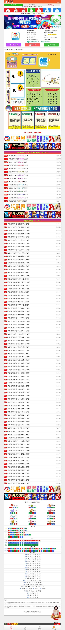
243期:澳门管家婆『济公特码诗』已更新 (16, 230)
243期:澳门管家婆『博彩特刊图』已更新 (16, 450)
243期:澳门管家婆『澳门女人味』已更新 (16, 311)
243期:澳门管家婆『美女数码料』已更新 (16, 460)
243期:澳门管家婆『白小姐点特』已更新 (16, 373)
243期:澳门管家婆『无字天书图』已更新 (16, 356)
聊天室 (39, 629)
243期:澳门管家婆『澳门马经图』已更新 (16, 350)
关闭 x (56, 622)
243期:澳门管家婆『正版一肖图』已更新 (16, 288)
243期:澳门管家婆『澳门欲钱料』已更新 (16, 402)
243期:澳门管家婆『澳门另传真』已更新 (16, 246)
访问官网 (52, 45)
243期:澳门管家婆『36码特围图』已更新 (17, 321)
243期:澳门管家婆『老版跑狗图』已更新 (16, 340)
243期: (9, 624)
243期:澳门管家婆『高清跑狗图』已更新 (16, 295)
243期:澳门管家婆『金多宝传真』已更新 (16, 324)
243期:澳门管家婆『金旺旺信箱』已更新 (16, 415)
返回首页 (58, 2)
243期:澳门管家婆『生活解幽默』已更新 (16, 227)
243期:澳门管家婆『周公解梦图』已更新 (16, 331)
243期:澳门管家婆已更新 (16, 155)
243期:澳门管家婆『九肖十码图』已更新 (16, 282)
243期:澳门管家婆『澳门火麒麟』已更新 (16, 360)
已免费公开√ (14, 624)
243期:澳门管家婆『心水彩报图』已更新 (16, 399)
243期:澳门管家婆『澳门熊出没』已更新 (16, 382)
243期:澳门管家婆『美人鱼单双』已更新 (16, 363)
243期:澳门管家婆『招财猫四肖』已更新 (16, 392)
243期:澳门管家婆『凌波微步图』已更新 (16, 395)
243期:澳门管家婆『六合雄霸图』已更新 (16, 454)
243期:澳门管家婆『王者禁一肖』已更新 (16, 428)
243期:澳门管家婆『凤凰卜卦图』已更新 (16, 369)
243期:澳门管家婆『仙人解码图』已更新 (16, 250)
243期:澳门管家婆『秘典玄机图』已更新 (16, 233)
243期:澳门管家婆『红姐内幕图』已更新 (16, 379)
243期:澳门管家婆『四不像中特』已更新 (16, 256)
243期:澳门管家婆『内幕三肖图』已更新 (16, 334)
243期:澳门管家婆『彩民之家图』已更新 (16, 467)
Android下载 (14, 45)
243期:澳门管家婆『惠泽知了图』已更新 (16, 408)
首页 (11, 629)
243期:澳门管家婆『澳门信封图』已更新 (16, 431)
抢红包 (54, 629)
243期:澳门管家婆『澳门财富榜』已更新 (16, 437)
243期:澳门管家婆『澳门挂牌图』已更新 (16, 269)
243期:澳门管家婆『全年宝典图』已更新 (16, 237)
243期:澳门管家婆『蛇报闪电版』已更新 (16, 418)
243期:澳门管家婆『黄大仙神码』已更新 (16, 421)
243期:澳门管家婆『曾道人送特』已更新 (16, 376)
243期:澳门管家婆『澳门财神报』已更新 (16, 243)
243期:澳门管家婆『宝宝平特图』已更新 (16, 347)
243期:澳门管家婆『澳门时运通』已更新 (16, 470)
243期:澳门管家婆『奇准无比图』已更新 (16, 457)
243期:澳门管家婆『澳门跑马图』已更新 (16, 272)
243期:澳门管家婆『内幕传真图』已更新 (16, 275)
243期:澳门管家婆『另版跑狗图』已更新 (16, 298)
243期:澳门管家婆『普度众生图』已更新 (16, 463)
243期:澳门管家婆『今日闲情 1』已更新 (16, 301)
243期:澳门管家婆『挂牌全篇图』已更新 (16, 389)
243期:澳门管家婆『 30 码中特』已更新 (16, 305)
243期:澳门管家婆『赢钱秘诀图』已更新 (16, 476)
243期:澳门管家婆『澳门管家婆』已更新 (16, 266)
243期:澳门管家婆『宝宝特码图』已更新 (16, 240)
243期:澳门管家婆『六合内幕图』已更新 (16, 441)
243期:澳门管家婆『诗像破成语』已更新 (16, 344)
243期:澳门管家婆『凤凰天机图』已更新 (16, 327)
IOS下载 (33, 45)
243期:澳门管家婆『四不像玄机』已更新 (16, 285)
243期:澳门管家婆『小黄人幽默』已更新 (16, 337)
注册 (25, 629)
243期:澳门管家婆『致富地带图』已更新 (16, 480)
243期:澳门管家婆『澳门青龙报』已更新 (16, 263)
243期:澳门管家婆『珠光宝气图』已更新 (16, 425)
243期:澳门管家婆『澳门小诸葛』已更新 (16, 473)
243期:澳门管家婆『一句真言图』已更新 (16, 318)
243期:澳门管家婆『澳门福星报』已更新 (16, 412)
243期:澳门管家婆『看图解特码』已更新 (16, 224)
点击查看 (57, 624)
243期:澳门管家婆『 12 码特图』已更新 (16, 279)
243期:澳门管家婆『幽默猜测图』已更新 (16, 314)
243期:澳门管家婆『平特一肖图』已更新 (16, 253)
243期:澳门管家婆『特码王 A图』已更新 (16, 259)
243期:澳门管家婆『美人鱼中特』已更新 (16, 308)
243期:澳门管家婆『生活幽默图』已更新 (16, 386)
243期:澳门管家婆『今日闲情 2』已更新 (16, 292)
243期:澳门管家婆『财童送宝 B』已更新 (16, 447)
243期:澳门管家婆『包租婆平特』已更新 (16, 366)
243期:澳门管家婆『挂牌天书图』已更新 (16, 353)
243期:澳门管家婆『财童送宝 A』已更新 (16, 444)
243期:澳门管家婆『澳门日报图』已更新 (16, 434)
